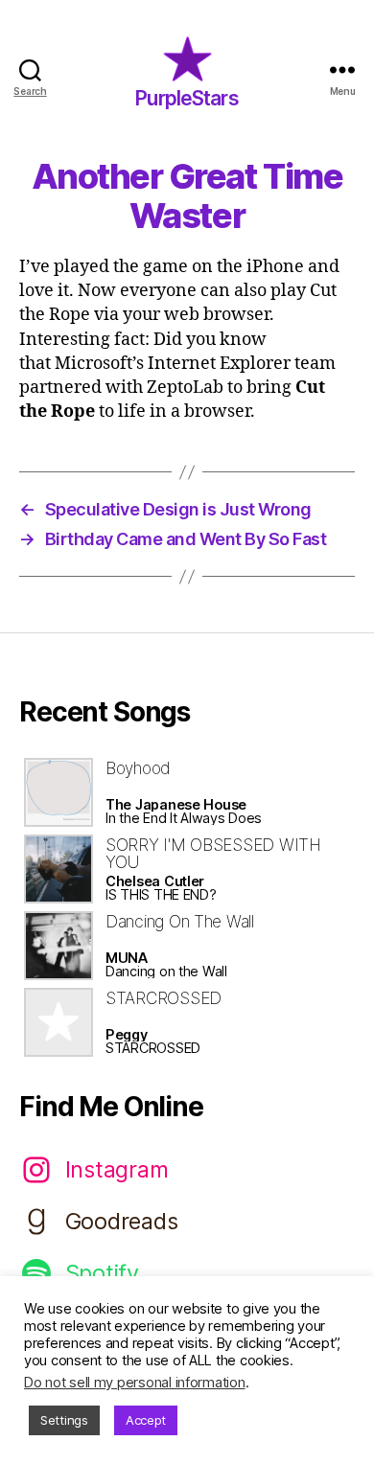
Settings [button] (64, 1420)
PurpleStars (186, 98)
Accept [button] (146, 1420)
